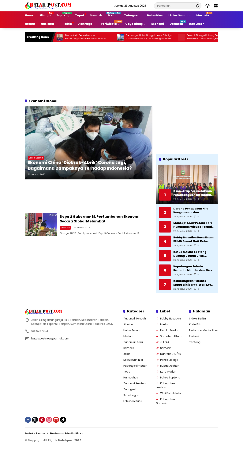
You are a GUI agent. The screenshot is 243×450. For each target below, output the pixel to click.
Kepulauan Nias (133, 360)
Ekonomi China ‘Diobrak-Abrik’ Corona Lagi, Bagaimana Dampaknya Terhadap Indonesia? (80, 165)
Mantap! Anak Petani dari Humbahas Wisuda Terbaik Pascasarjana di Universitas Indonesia (194, 225)
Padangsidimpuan (135, 366)
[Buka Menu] (216, 5)
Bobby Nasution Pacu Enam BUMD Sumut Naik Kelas (193, 239)
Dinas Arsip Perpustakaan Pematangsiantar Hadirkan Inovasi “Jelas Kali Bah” (74, 37)
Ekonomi (65, 227)
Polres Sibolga (169, 360)
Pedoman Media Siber (203, 330)
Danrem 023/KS (170, 354)
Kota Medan (168, 372)
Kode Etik (195, 324)
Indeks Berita (197, 318)
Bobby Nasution (170, 318)
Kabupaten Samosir (165, 401)
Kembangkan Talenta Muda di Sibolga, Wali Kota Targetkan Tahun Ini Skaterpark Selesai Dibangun (193, 283)
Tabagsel (129, 389)
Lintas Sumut (132, 330)
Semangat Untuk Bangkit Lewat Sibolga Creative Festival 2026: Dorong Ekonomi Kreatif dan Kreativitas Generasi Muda (137, 37)
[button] (197, 5)
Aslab (126, 354)
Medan (128, 336)
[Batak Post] (48, 5)
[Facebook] (28, 420)
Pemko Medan (169, 330)
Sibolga (128, 324)
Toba (126, 372)
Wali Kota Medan (171, 393)
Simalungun (131, 395)
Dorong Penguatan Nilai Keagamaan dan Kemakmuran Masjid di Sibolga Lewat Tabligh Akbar (191, 210)
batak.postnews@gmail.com (50, 338)
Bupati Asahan (169, 366)
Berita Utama (36, 157)
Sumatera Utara (170, 336)
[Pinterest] (42, 420)
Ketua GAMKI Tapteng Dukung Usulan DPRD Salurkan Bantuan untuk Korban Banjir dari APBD (191, 254)
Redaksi (194, 336)
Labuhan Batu (132, 401)
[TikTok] (63, 420)
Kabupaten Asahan (165, 385)
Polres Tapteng (170, 377)
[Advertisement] (121, 70)
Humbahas (130, 377)
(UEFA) (164, 342)
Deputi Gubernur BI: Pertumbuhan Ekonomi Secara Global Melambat (100, 219)
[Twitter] (35, 420)
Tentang (194, 342)
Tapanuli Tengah (134, 318)
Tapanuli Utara (133, 342)
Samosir (128, 348)
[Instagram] (49, 420)
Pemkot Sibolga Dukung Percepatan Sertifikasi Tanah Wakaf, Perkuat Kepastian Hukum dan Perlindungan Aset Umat (199, 37)
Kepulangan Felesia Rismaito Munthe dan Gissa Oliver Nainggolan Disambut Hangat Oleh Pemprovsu (193, 268)
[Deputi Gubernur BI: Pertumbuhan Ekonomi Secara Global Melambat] (41, 224)
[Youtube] (56, 420)
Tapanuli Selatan (134, 383)
